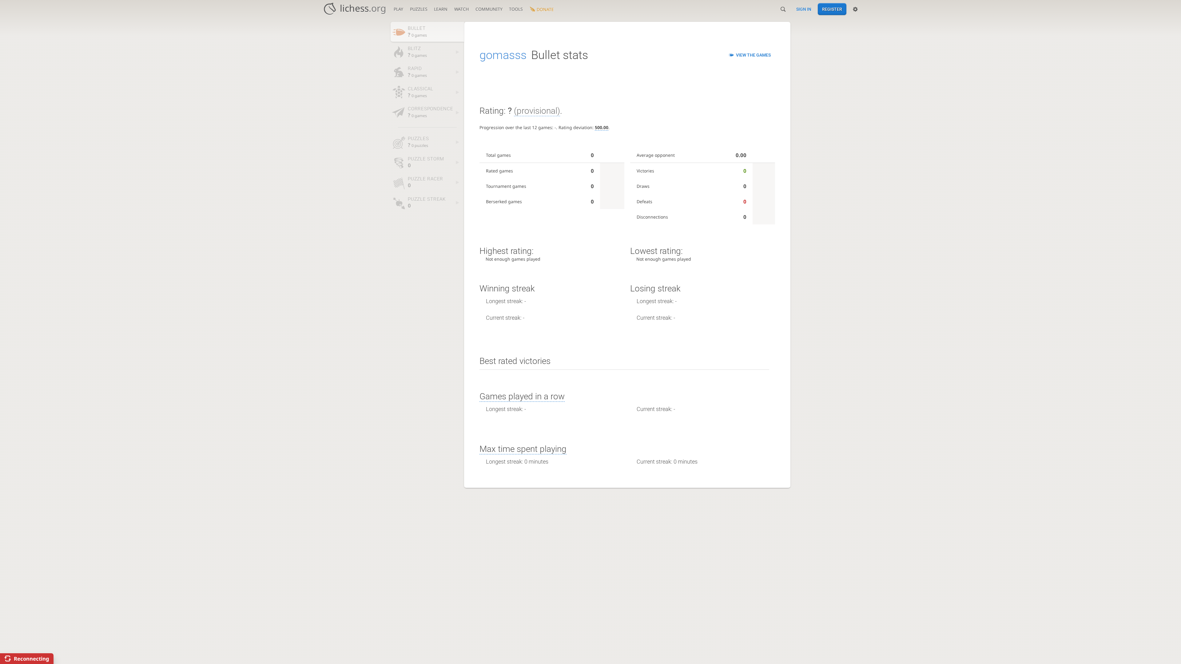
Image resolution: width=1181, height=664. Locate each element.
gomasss (503, 55)
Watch (461, 9)
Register (832, 9)
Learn (440, 9)
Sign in (803, 9)
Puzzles (418, 9)
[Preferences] (855, 9)
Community (489, 9)
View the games (753, 55)
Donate (545, 9)
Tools (516, 9)
